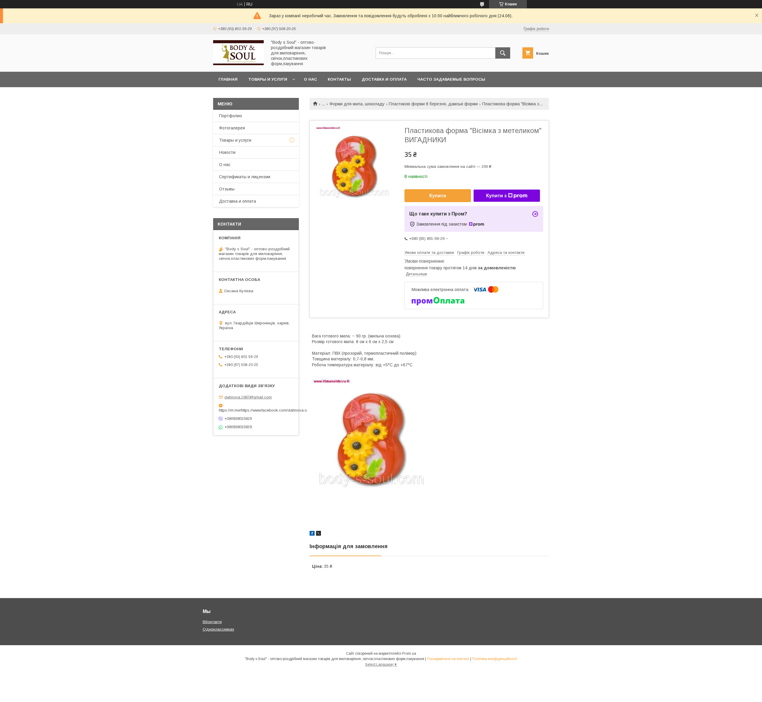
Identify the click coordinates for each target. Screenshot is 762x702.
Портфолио (230, 115)
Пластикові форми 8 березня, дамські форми (433, 103)
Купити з (496, 195)
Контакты (339, 79)
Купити (437, 195)
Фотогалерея (232, 128)
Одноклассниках (218, 629)
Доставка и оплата (384, 79)
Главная (228, 79)
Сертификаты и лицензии (244, 176)
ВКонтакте (212, 622)
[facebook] (312, 534)
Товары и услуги (267, 79)
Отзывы (227, 189)
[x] (318, 534)
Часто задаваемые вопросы (451, 79)
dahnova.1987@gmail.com (248, 397)
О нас (310, 79)
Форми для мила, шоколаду (357, 103)
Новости (227, 152)
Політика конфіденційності (494, 659)
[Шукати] (502, 53)
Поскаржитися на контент (448, 659)
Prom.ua (409, 653)
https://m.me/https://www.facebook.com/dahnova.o (256, 410)
